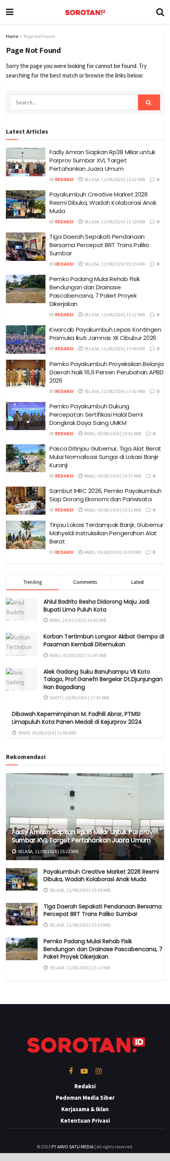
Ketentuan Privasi (85, 1120)
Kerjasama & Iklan (85, 1109)
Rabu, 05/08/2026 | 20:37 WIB (112, 476)
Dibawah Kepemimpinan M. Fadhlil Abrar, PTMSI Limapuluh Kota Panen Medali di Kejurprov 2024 (77, 718)
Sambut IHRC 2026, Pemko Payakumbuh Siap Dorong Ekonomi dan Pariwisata (105, 495)
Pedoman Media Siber (85, 1097)
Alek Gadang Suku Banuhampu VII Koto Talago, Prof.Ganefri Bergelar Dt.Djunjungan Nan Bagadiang (102, 679)
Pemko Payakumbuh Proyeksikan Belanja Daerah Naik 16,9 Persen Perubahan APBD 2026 (106, 372)
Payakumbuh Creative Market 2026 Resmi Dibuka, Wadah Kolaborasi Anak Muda (103, 202)
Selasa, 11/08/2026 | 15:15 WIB (114, 264)
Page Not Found (39, 36)
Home (12, 36)
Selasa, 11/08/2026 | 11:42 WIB (114, 391)
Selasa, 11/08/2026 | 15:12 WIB (114, 314)
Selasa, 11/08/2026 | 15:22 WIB (114, 179)
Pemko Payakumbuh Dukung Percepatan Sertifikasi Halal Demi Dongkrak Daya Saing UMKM (96, 414)
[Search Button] (149, 102)
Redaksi (64, 179)
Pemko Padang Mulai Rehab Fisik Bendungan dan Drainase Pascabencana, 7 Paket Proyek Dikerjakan (94, 291)
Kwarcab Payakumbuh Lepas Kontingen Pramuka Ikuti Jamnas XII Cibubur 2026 (105, 333)
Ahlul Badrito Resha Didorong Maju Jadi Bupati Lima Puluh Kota (96, 606)
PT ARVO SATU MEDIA (72, 1147)
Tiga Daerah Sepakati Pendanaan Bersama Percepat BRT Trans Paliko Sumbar (99, 244)
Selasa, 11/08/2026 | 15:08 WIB (114, 348)
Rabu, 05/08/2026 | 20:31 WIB (112, 510)
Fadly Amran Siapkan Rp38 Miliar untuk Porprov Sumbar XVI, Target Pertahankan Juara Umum (102, 160)
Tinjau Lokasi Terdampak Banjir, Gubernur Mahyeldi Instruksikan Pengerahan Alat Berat (106, 533)
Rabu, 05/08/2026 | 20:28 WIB (112, 552)
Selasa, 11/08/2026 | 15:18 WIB (114, 222)
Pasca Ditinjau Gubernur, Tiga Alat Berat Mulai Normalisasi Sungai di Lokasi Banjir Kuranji (105, 456)
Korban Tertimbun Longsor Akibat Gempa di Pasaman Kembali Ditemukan (103, 640)
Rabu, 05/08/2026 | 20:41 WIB (112, 433)
